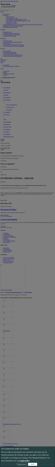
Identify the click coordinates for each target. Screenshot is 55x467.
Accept (33, 464)
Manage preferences (22, 464)
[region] (27, 457)
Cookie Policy (25, 461)
